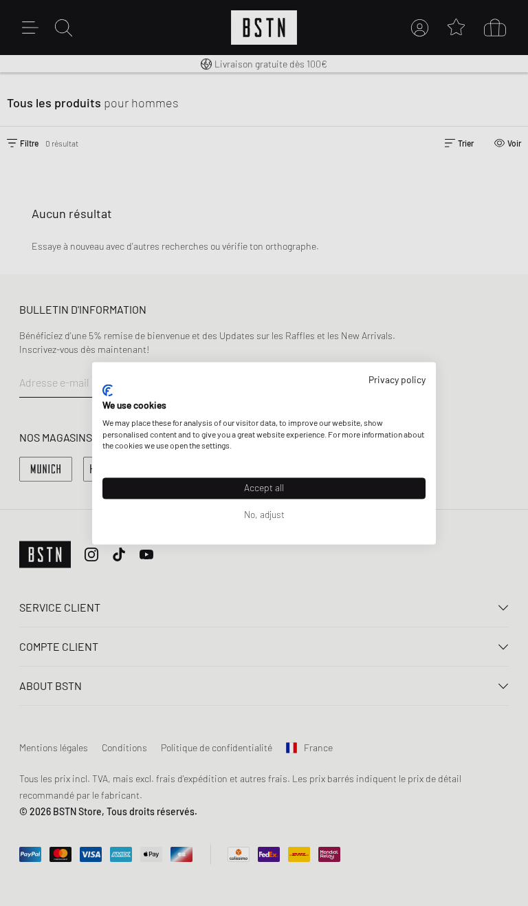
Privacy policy (397, 379)
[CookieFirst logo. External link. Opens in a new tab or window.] (107, 391)
